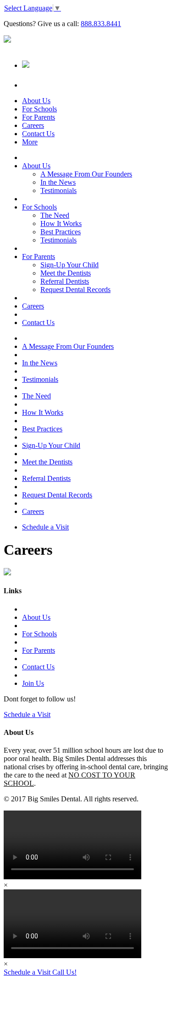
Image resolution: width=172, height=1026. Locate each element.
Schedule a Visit (45, 527)
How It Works (61, 223)
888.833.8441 (101, 24)
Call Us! (64, 972)
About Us (36, 101)
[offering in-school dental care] (7, 40)
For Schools (39, 109)
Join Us (33, 683)
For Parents (38, 117)
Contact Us (38, 134)
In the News (58, 182)
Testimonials (58, 190)
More (30, 142)
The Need (54, 215)
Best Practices (60, 232)
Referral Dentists (64, 281)
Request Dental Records (75, 289)
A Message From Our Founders (86, 174)
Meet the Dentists (65, 273)
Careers (33, 125)
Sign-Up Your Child (69, 265)
